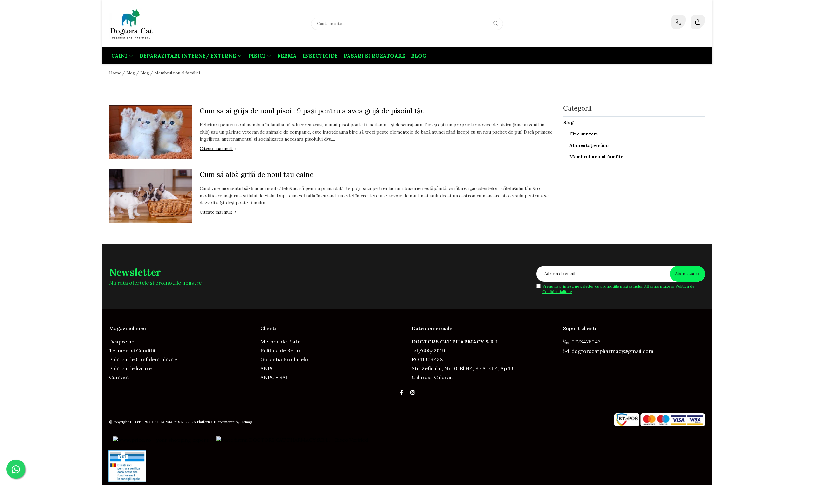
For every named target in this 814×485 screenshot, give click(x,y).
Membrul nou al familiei (177, 73)
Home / (117, 73)
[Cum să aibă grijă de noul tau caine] (150, 196)
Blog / (132, 73)
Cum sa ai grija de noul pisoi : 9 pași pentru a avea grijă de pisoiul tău (312, 110)
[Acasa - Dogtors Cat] (149, 23)
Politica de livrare (130, 368)
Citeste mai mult (216, 148)
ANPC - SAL (274, 377)
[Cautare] (495, 24)
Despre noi (122, 341)
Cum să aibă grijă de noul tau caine (257, 174)
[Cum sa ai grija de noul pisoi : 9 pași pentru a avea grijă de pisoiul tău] (150, 132)
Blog (418, 55)
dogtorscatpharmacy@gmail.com (611, 351)
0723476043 (585, 341)
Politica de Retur (280, 350)
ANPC (267, 368)
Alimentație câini (589, 145)
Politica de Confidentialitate (143, 359)
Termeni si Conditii (132, 350)
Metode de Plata (280, 341)
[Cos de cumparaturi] (698, 22)
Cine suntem (583, 134)
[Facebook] (401, 392)
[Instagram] (412, 392)
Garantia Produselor (285, 359)
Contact (119, 377)
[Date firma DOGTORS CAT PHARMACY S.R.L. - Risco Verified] (292, 439)
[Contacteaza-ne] (678, 22)
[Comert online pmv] (127, 466)
